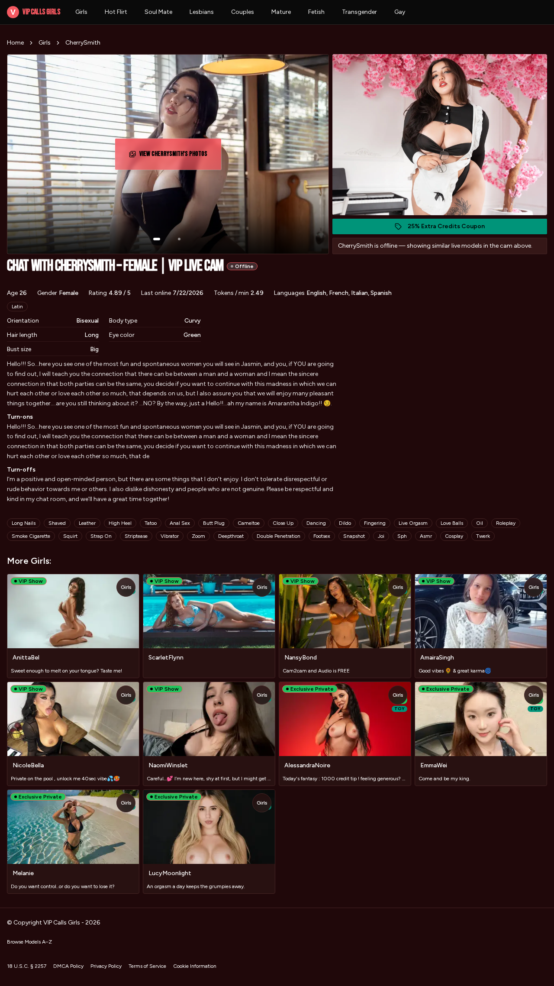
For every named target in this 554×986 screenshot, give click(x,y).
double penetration (278, 536)
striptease (136, 536)
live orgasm (413, 523)
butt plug (214, 523)
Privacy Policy (106, 966)
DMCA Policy (68, 966)
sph (402, 536)
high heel (120, 523)
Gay (399, 12)
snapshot (354, 536)
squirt (70, 536)
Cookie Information (194, 966)
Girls (81, 12)
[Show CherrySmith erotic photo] (156, 239)
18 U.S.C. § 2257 (26, 966)
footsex (321, 536)
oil (479, 523)
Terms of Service (147, 966)
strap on (101, 536)
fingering (375, 523)
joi (381, 536)
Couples (242, 12)
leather (87, 523)
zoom (198, 536)
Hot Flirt (116, 12)
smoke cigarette (31, 536)
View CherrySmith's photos (176, 156)
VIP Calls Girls (35, 11)
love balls (452, 523)
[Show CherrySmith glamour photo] (179, 239)
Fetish (316, 12)
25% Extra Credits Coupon (451, 228)
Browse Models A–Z (29, 942)
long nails (23, 523)
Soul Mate (158, 12)
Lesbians (202, 12)
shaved (57, 523)
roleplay (505, 523)
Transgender (359, 12)
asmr (426, 536)
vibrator (170, 536)
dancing (316, 523)
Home (15, 42)
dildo (345, 523)
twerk (483, 536)
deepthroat (231, 536)
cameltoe (249, 523)
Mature (281, 12)
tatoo (151, 523)
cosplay (454, 536)
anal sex (180, 523)
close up (283, 523)
